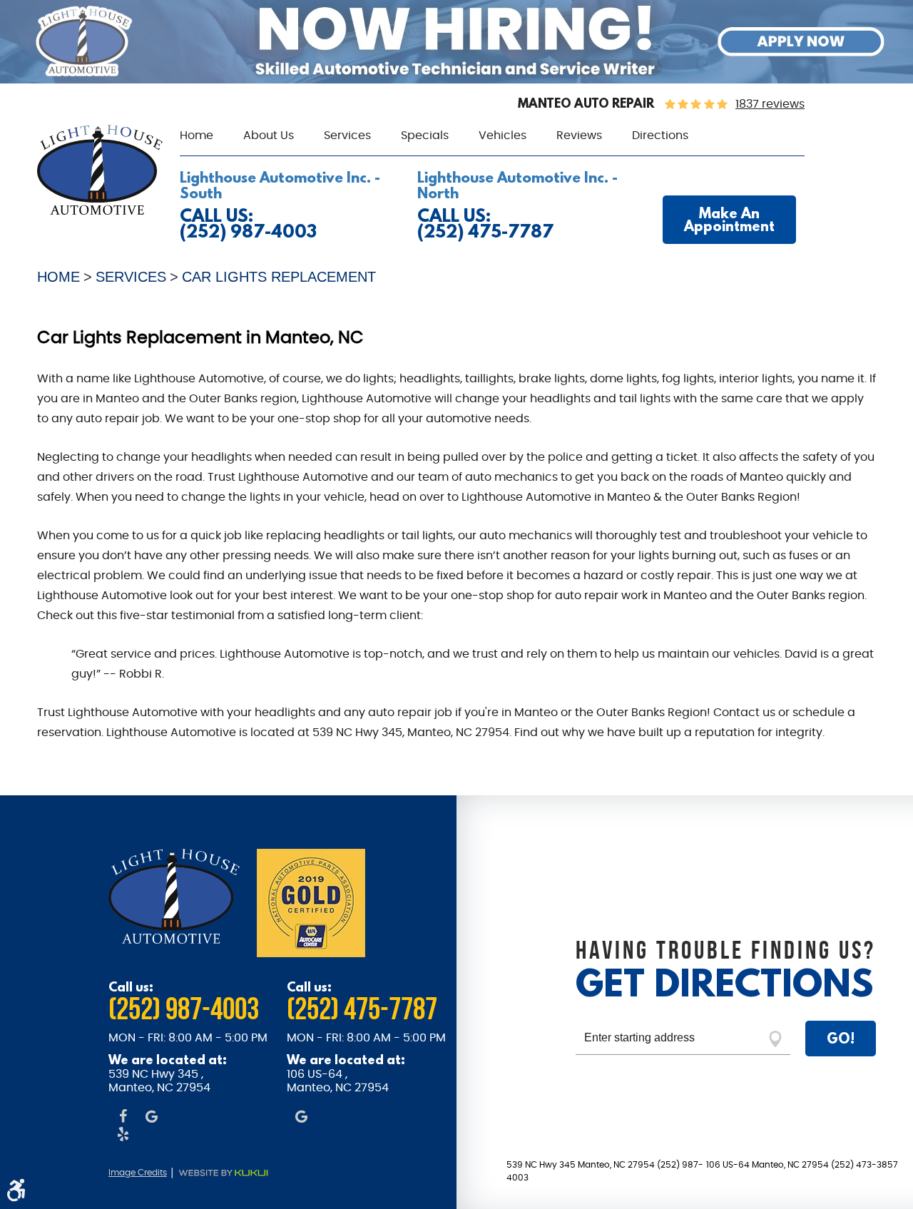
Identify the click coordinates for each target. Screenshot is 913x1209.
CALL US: (248, 224)
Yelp (122, 1136)
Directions (660, 135)
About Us (268, 135)
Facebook (122, 1118)
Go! (841, 1038)
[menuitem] (196, 136)
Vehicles (502, 135)
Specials (425, 135)
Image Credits (137, 1172)
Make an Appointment (729, 219)
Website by (231, 1173)
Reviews (579, 135)
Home (196, 135)
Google (151, 1118)
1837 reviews (770, 104)
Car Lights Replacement (279, 277)
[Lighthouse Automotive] (100, 211)
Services (347, 135)
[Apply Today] (456, 80)
